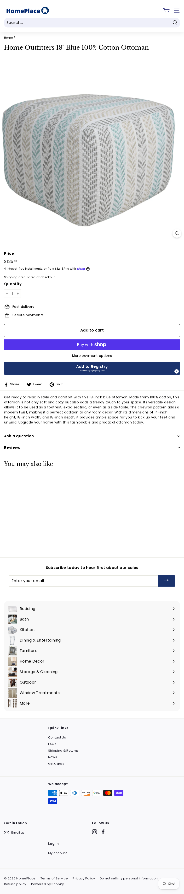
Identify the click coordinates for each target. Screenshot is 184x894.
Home (8, 38)
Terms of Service (54, 878)
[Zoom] (176, 233)
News (52, 757)
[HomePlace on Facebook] (103, 831)
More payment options (92, 355)
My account (57, 853)
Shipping (11, 277)
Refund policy (15, 884)
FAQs (52, 744)
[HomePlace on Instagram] (94, 831)
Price (9, 253)
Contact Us (57, 737)
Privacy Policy (84, 878)
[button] (92, 368)
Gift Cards (56, 763)
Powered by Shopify (47, 884)
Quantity (13, 283)
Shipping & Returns (63, 750)
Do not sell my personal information (129, 878)
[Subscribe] (166, 581)
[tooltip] (176, 371)
